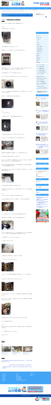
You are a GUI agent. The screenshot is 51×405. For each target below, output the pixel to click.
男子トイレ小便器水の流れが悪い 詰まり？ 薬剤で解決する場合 (43, 111)
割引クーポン (25, 8)
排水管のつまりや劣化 (40, 76)
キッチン (38, 42)
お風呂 (38, 44)
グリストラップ (8, 361)
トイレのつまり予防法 (40, 73)
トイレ (17, 373)
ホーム (5, 8)
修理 (31, 360)
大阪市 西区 (14, 360)
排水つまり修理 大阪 (17, 19)
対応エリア (38, 39)
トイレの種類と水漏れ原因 (41, 70)
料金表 (19, 8)
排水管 (19, 360)
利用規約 (31, 375)
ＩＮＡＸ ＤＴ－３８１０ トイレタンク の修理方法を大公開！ (42, 98)
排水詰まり (28, 360)
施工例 (32, 8)
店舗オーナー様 (39, 51)
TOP (6, 10)
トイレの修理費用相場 (40, 68)
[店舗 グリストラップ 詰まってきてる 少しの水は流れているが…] (6, 349)
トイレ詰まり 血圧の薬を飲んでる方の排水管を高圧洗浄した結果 (43, 123)
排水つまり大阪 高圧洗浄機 (10, 19)
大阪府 (11, 360)
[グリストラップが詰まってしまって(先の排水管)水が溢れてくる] (27, 349)
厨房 (7, 360)
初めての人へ (39, 53)
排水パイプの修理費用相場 (41, 81)
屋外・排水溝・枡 (18, 377)
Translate (42, 14)
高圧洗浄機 (5, 360)
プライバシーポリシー (33, 374)
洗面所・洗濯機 (39, 46)
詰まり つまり (24, 360)
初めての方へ (4, 375)
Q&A (38, 60)
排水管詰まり (3, 361)
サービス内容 (12, 8)
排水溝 (21, 360)
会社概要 (46, 8)
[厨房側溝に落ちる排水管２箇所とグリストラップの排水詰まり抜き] (17, 349)
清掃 (17, 360)
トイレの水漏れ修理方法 (40, 66)
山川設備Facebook (40, 158)
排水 (9, 360)
